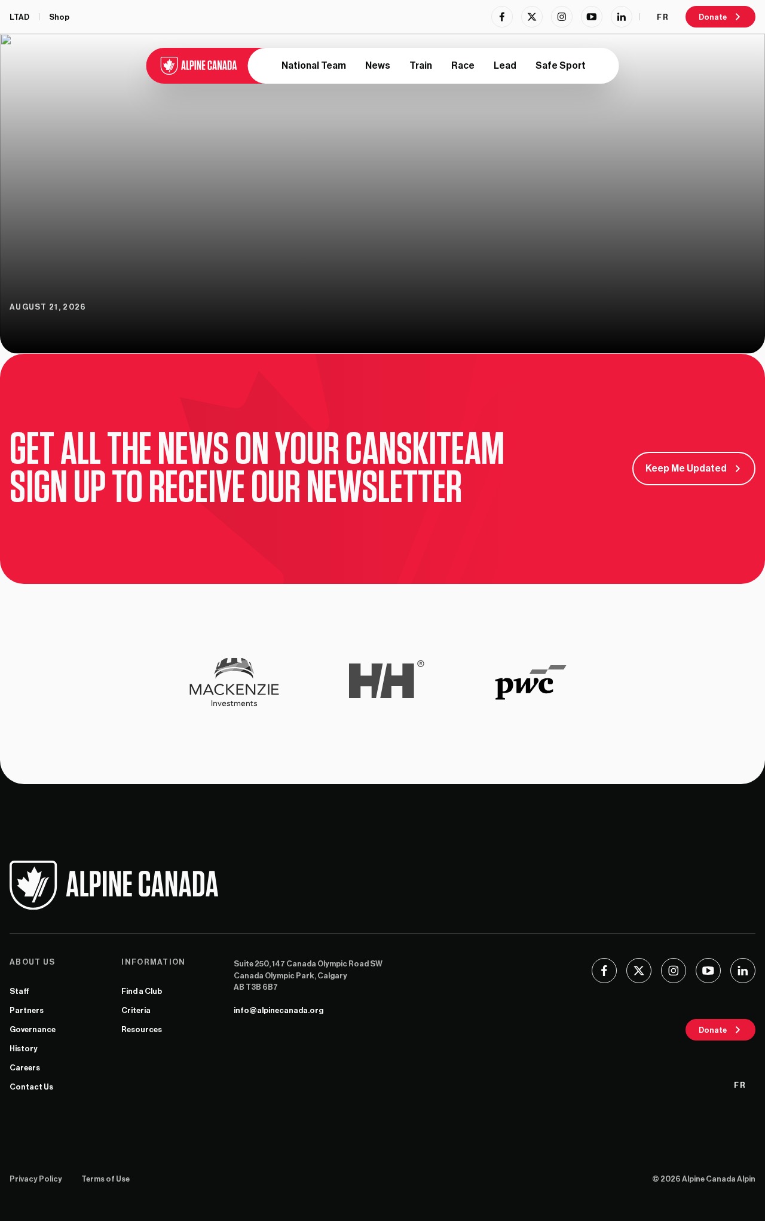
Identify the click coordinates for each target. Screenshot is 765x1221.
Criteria (136, 1010)
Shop (59, 17)
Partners (27, 1010)
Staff (19, 991)
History (24, 1048)
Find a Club (141, 991)
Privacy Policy (36, 1179)
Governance (33, 1029)
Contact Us (31, 1087)
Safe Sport (561, 66)
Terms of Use (105, 1179)
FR (663, 17)
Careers (25, 1068)
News (377, 66)
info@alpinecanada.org (278, 1010)
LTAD (19, 17)
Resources (141, 1029)
